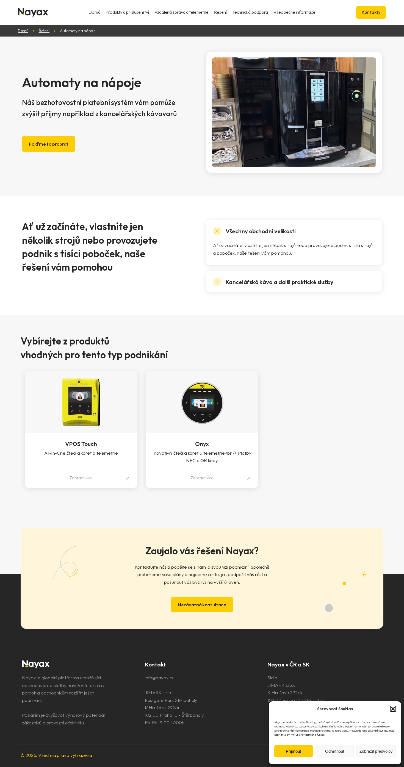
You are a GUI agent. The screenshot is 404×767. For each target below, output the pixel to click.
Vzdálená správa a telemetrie (181, 12)
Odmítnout (334, 751)
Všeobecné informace (294, 12)
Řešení (220, 12)
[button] (393, 709)
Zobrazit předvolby (376, 751)
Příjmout (293, 751)
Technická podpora (250, 12)
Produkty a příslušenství (127, 12)
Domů (94, 12)
